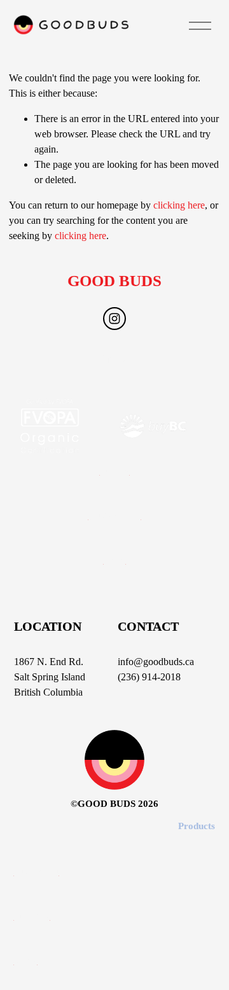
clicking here (179, 205)
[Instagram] (114, 318)
